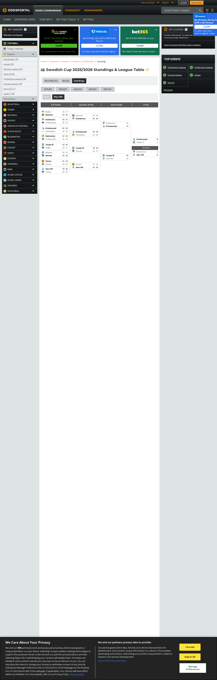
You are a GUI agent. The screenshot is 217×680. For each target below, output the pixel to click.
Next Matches (51, 80)
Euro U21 (9, 88)
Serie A (9, 74)
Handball (54, 61)
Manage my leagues (13, 35)
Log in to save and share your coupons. (182, 45)
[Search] (200, 10)
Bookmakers (93, 10)
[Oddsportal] (15, 10)
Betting (88, 19)
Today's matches (15, 48)
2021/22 (107, 89)
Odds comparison (48, 10)
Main (46, 97)
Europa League (13, 84)
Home (7, 19)
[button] (19, 43)
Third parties (77, 674)
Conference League (203, 67)
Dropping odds (25, 19)
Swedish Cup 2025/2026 (83, 61)
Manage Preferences (193, 668)
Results (66, 80)
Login (183, 2)
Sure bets (46, 19)
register (196, 2)
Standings (79, 80)
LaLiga (9, 64)
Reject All (190, 656)
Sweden (65, 61)
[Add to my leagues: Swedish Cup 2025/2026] (147, 69)
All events (168, 90)
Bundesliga (11, 59)
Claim (59, 45)
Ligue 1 (9, 93)
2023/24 (78, 89)
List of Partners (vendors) (112, 660)
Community (72, 10)
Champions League (15, 79)
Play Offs (58, 97)
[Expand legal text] (75, 30)
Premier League (13, 69)
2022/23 (92, 89)
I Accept (189, 646)
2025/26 (48, 89)
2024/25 (63, 89)
